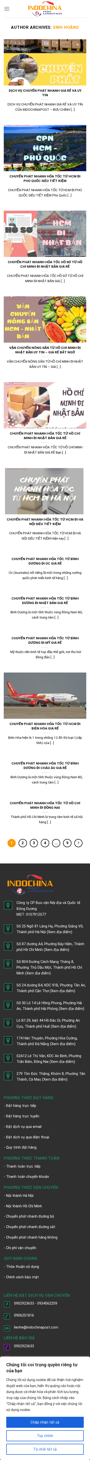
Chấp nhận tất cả (45, 1422)
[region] (45, 1408)
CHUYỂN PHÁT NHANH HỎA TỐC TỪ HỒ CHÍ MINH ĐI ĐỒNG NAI (45, 805)
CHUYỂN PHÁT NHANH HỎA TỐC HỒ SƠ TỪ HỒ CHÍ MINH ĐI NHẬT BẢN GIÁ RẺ (45, 264)
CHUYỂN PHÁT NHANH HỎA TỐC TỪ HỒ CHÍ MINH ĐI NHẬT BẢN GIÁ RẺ (45, 435)
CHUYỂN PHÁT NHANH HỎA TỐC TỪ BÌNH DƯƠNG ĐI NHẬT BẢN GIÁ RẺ (45, 600)
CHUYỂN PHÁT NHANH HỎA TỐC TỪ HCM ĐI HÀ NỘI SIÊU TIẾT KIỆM (45, 521)
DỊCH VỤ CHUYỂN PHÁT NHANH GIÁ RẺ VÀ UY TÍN (45, 92)
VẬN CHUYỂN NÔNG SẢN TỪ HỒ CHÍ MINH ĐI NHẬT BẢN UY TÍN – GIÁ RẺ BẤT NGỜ (45, 350)
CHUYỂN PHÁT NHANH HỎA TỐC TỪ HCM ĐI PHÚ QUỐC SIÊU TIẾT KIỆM (45, 178)
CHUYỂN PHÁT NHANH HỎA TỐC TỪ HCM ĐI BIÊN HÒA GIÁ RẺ (45, 726)
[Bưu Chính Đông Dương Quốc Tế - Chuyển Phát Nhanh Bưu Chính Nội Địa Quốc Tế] (45, 8)
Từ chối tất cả (45, 1449)
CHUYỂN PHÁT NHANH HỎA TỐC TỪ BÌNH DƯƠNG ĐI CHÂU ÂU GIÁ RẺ (45, 765)
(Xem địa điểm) (59, 932)
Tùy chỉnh (45, 1436)
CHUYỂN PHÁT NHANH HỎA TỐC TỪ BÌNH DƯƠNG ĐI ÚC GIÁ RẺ (45, 561)
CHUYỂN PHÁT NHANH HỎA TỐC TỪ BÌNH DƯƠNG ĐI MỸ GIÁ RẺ (45, 640)
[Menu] (7, 8)
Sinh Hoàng (66, 27)
